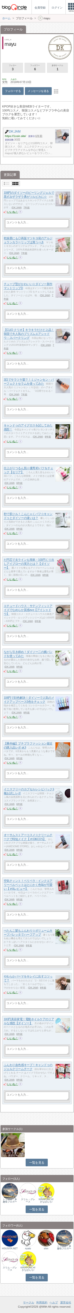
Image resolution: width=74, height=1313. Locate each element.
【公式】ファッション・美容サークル (12, 1154)
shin (46, 1248)
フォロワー (35, 67)
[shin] (46, 1238)
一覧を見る (36, 1162)
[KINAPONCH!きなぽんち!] (46, 1191)
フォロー (12, 67)
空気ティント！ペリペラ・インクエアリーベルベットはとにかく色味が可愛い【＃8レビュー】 (28, 884)
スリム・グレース (28, 1200)
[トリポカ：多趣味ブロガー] (10, 1191)
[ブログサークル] (14, 7)
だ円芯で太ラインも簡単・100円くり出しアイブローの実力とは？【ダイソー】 (29, 563)
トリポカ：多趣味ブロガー (10, 1200)
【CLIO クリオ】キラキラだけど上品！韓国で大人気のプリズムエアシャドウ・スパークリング (29, 333)
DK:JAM (16, 207)
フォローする (13, 91)
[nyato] (28, 1238)
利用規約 (41, 1302)
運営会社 (65, 1302)
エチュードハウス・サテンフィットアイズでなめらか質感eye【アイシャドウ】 (28, 609)
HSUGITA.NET (10, 1248)
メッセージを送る (38, 91)
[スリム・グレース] (28, 1191)
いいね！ (12, 211)
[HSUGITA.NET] (10, 1238)
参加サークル (57, 67)
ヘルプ (54, 1302)
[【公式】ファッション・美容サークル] (13, 1144)
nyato (28, 1248)
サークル (28, 1302)
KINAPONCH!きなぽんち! (46, 1200)
